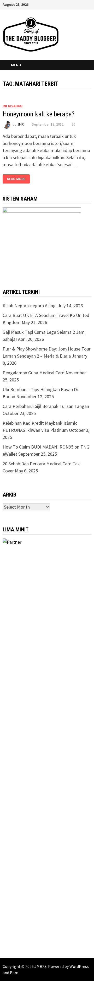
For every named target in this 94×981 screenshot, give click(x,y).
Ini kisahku (12, 106)
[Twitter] (69, 4)
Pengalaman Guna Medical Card (33, 373)
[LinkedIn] (82, 4)
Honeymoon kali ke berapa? (38, 114)
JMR (20, 124)
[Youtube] (63, 4)
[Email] (88, 4)
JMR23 (40, 966)
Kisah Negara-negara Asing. (30, 306)
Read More (16, 179)
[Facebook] (56, 4)
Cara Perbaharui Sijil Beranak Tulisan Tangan (46, 406)
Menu (16, 64)
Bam (14, 972)
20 (73, 124)
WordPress (79, 966)
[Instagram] (76, 4)
